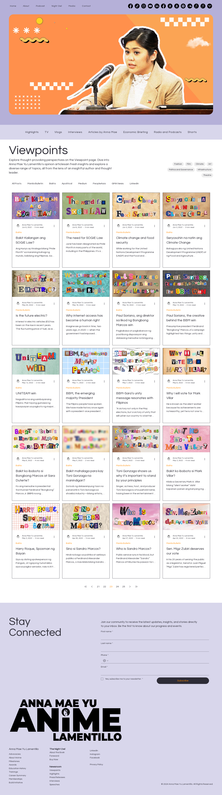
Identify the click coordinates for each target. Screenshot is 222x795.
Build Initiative (16, 783)
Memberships (15, 779)
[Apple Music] (196, 6)
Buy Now (54, 759)
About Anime (15, 758)
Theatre (207, 175)
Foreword (54, 756)
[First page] (85, 586)
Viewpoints (55, 770)
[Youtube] (150, 6)
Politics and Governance (181, 170)
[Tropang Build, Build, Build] (163, 6)
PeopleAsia (99, 183)
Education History (17, 768)
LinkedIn (134, 183)
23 (111, 586)
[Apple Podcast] (203, 6)
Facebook (95, 758)
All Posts (16, 183)
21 (98, 586)
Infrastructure (204, 170)
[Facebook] (130, 6)
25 (123, 586)
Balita (52, 183)
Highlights (54, 774)
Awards (12, 765)
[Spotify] (183, 6)
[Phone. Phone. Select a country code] (106, 660)
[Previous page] (92, 586)
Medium (82, 183)
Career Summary (17, 775)
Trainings (13, 772)
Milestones (14, 761)
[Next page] (130, 586)
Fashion (178, 164)
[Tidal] (209, 6)
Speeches (55, 785)
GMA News (118, 183)
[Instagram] (143, 6)
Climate (200, 164)
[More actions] (55, 226)
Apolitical (67, 183)
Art (209, 164)
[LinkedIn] (156, 6)
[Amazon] (176, 6)
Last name (107, 643)
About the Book (57, 752)
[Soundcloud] (189, 6)
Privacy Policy (96, 764)
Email (104, 667)
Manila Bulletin (35, 183)
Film (189, 164)
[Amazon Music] (170, 6)
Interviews (55, 781)
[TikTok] (137, 6)
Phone (104, 655)
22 (104, 586)
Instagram (95, 754)
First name (107, 632)
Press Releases (57, 777)
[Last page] (136, 586)
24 (117, 586)
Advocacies (15, 754)
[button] (29, 6)
